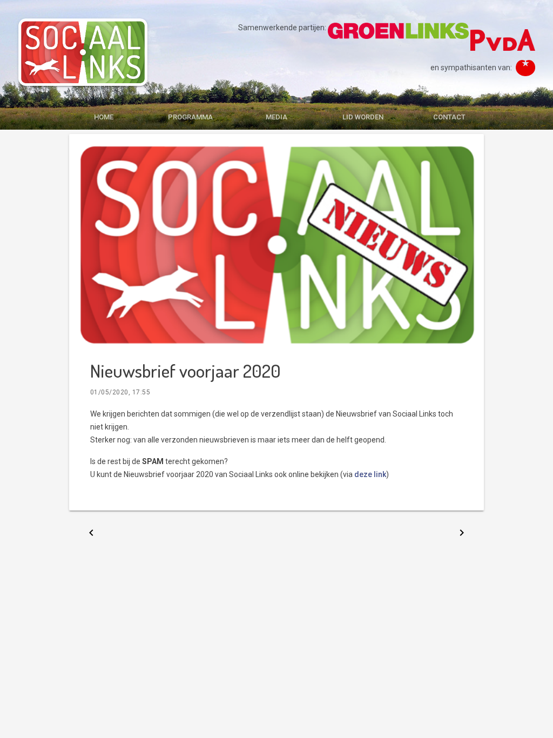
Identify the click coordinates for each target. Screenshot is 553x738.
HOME (103, 117)
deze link (370, 474)
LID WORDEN (362, 117)
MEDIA (276, 117)
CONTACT (449, 117)
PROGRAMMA (190, 117)
